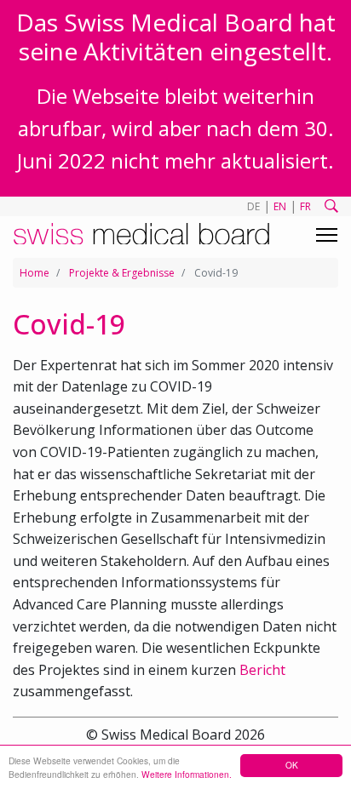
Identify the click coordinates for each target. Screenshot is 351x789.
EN (279, 206)
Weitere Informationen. (186, 774)
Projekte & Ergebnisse (122, 273)
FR (305, 206)
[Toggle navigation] (326, 235)
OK (291, 764)
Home (34, 273)
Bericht (262, 669)
